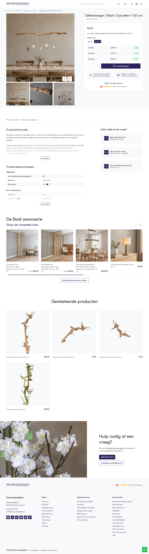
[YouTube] (25, 517)
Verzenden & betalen (85, 501)
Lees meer (45, 158)
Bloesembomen (118, 508)
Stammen (116, 514)
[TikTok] (30, 517)
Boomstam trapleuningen (122, 501)
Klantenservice (47, 514)
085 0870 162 (12, 509)
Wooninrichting (118, 529)
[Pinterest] (21, 517)
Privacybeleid (82, 520)
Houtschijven (117, 517)
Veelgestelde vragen (85, 511)
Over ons (45, 501)
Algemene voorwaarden (86, 517)
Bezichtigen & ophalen (85, 508)
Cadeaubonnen (48, 508)
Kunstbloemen (118, 526)
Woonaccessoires (119, 532)
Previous (64, 79)
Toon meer (45, 204)
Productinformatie (12, 120)
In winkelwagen (122, 66)
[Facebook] (8, 517)
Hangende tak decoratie (30, 10)
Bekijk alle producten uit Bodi (74, 280)
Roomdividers (117, 504)
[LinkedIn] (17, 517)
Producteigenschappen (29, 120)
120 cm (97, 41)
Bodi (96, 19)
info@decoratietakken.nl (111, 463)
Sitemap (45, 526)
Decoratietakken (16, 10)
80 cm (90, 41)
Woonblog (46, 517)
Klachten (80, 504)
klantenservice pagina (116, 448)
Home (8, 10)
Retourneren (82, 514)
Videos (44, 523)
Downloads (46, 520)
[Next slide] (140, 225)
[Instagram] (12, 517)
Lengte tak (91, 38)
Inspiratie (45, 504)
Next (70, 79)
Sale (114, 535)
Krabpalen (116, 511)
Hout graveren (117, 523)
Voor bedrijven (47, 511)
